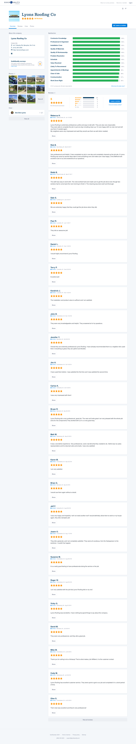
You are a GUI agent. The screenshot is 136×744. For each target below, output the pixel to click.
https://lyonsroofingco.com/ (21, 50)
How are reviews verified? (115, 104)
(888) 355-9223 (60, 738)
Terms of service (66, 734)
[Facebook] (11, 53)
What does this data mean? (118, 86)
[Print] (122, 8)
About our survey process (107, 3)
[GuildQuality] (12, 3)
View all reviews (88, 720)
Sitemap (84, 734)
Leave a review (120, 25)
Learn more (14, 66)
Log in (130, 3)
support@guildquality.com (73, 738)
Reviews (20, 26)
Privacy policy (76, 734)
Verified (54, 117)
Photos (32, 26)
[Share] (125, 8)
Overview (12, 26)
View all (40, 99)
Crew (26, 26)
